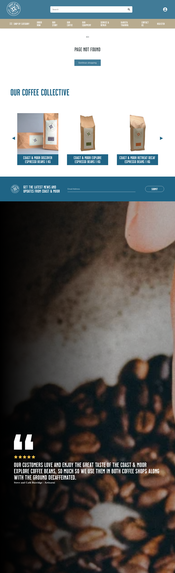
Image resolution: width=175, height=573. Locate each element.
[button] (161, 138)
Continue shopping (87, 62)
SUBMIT (154, 189)
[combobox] (88, 9)
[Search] (129, 9)
